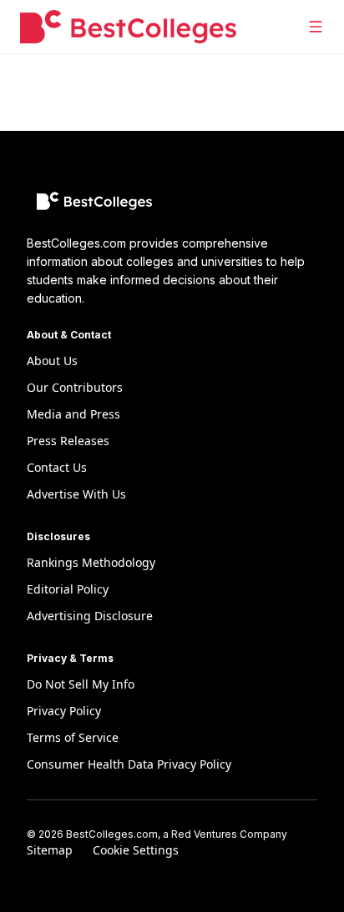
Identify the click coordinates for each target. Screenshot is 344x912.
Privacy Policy (64, 711)
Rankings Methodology (91, 562)
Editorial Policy (68, 589)
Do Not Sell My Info (80, 684)
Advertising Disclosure (90, 616)
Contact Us (57, 467)
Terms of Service (73, 737)
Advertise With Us (76, 494)
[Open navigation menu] (315, 26)
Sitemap (50, 850)
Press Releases (68, 440)
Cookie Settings (136, 850)
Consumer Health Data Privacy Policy (129, 764)
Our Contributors (75, 387)
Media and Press (73, 414)
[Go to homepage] (128, 26)
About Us (52, 360)
